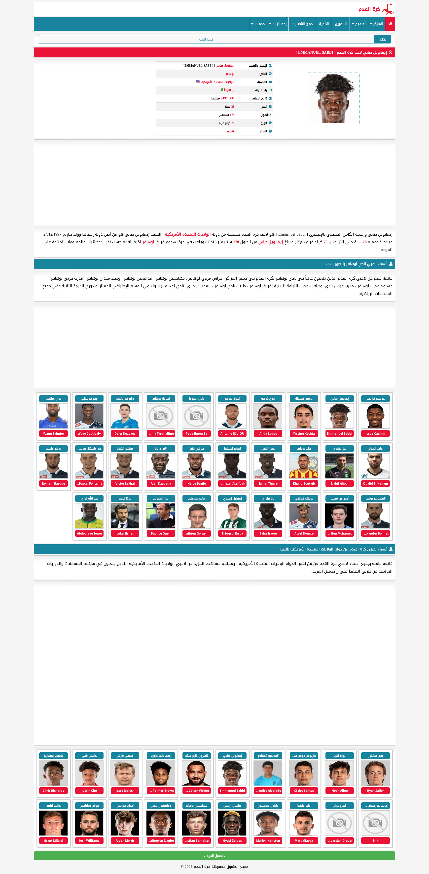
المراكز (377, 24)
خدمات (259, 24)
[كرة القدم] (390, 24)
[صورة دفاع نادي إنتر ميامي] (375, 785)
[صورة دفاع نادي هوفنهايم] (89, 785)
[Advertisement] (214, 182)
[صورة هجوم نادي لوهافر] (375, 427)
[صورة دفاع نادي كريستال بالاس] (53, 785)
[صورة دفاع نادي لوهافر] (89, 427)
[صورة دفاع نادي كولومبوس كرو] (89, 834)
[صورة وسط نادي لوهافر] (303, 427)
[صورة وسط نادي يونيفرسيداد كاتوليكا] (339, 834)
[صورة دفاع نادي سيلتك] (196, 785)
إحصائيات (278, 24)
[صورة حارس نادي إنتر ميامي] (303, 785)
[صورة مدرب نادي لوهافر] (160, 527)
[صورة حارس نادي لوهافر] (196, 527)
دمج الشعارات (302, 24)
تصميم (360, 24)
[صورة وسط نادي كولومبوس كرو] (196, 834)
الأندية (324, 24)
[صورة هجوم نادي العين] (375, 834)
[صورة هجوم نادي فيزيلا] (267, 785)
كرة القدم (369, 9)
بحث (383, 39)
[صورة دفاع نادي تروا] (160, 785)
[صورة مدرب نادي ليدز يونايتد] (124, 785)
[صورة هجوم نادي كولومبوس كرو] (267, 834)
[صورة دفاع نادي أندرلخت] (303, 834)
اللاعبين (341, 24)
